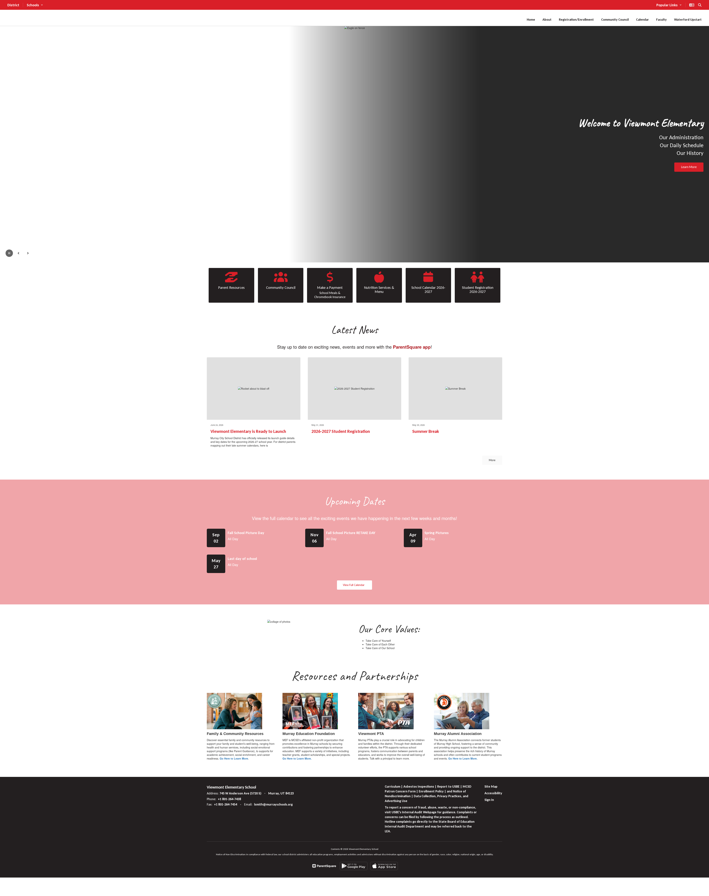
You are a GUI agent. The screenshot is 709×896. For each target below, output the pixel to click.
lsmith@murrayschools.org (273, 804)
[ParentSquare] (324, 866)
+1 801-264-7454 (225, 804)
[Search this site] (700, 5)
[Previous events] (210, 585)
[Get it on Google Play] (353, 866)
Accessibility (493, 793)
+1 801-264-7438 (229, 799)
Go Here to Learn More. (297, 758)
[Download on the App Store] (384, 866)
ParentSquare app (412, 347)
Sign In (489, 800)
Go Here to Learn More (234, 758)
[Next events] (498, 585)
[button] (35, 5)
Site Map (490, 786)
